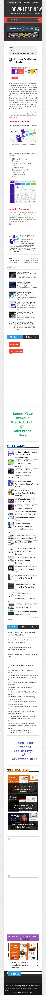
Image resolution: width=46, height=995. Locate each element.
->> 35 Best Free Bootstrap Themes (19, 730)
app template (23, 245)
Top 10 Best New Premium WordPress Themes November (25, 560)
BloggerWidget (34, 617)
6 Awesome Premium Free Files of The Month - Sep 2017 (25, 587)
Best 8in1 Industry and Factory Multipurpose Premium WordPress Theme (26, 508)
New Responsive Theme (23, 248)
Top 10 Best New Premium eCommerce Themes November (25, 551)
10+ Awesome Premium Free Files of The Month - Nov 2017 (26, 578)
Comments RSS (27, 993)
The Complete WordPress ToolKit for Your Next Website (25, 463)
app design (31, 243)
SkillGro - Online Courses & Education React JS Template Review (26, 454)
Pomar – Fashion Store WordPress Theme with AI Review (23, 825)
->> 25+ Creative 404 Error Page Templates (22, 716)
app (26, 243)
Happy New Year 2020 (23, 542)
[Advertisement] (23, 915)
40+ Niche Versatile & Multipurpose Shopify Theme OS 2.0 (26, 484)
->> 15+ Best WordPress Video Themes (20, 733)
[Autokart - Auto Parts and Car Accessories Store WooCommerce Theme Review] (23, 960)
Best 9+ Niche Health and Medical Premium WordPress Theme (26, 517)
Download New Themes (26, 985)
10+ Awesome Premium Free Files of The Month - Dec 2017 (26, 569)
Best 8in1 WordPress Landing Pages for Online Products (25, 493)
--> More (10, 619)
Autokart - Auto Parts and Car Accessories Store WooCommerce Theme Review (23, 789)
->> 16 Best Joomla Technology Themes (21, 723)
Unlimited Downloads (19, 209)
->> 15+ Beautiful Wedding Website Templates (23, 675)
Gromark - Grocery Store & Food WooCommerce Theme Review (23, 806)
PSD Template (22, 250)
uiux (12, 50)
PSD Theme (29, 250)
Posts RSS (17, 993)
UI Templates (15, 251)
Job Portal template (18, 246)
